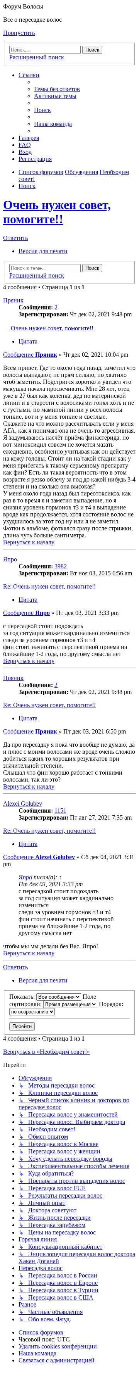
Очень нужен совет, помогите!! (57, 212)
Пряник (13, 300)
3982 (60, 566)
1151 (60, 810)
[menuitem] (57, 89)
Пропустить (19, 32)
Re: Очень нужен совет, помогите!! (49, 586)
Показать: (22, 996)
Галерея (29, 138)
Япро (10, 559)
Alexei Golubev (22, 803)
